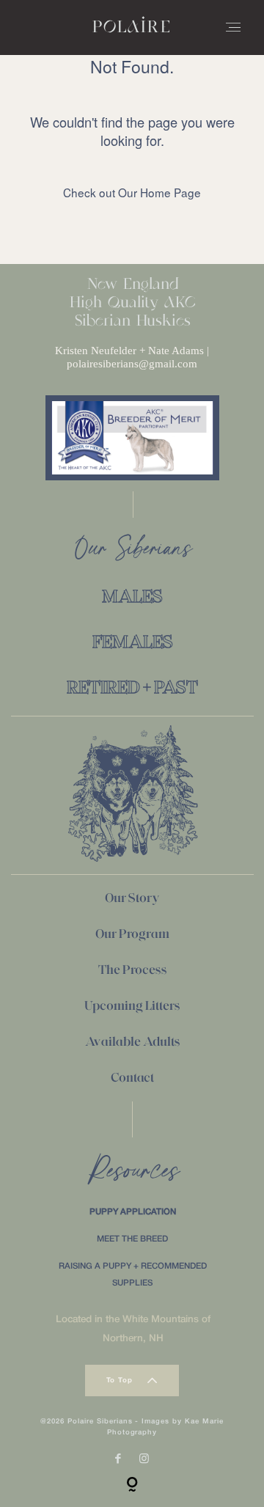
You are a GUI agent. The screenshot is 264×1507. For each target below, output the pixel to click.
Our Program (132, 933)
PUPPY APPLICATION (132, 1212)
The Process (132, 969)
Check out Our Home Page (132, 192)
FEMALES (132, 641)
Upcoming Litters (132, 1005)
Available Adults (132, 1041)
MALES (132, 595)
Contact (132, 1077)
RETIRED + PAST (132, 686)
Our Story (132, 897)
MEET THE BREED (132, 1239)
